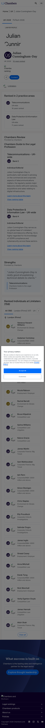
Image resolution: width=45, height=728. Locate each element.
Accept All (22, 371)
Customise (22, 376)
